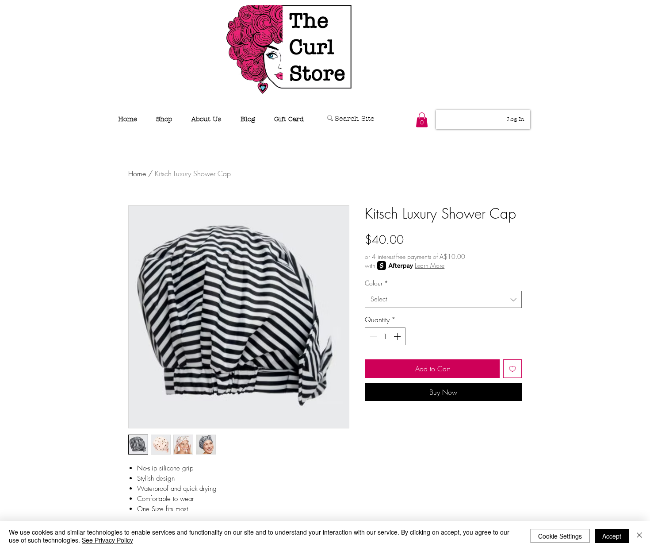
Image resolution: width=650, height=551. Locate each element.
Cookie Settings (560, 536)
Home (137, 173)
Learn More (429, 265)
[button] (422, 119)
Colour (376, 283)
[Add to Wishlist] (512, 368)
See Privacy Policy (107, 540)
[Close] (639, 536)
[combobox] (443, 299)
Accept (611, 536)
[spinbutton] (385, 336)
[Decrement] (372, 336)
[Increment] (398, 336)
